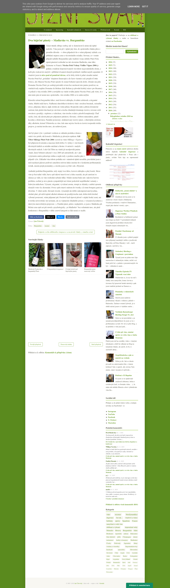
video (108, 556)
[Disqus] (65, 307)
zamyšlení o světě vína (114, 524)
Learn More (134, 6)
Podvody (117, 543)
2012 (111, 104)
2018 (111, 86)
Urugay (130, 569)
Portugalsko (133, 556)
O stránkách (48, 30)
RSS (124, 30)
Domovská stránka (66, 344)
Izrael (135, 565)
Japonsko (127, 543)
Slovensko (133, 550)
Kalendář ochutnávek (74, 30)
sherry (135, 537)
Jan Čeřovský (39, 221)
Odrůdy (135, 562)
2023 (111, 71)
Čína (136, 569)
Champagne (127, 537)
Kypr (108, 559)
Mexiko (116, 569)
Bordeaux (110, 534)
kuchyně (109, 550)
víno (53, 226)
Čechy (109, 543)
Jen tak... (119, 517)
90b (118, 565)
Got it (145, 6)
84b (108, 565)
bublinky (110, 521)
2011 (111, 107)
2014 (111, 98)
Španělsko (126, 521)
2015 (111, 95)
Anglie (122, 553)
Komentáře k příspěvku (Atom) (58, 352)
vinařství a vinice (131, 517)
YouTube (110, 414)
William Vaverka (111, 447)
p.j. (107, 475)
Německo (110, 530)
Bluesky (60, 217)
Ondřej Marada (111, 461)
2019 (111, 83)
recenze (47, 226)
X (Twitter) (111, 420)
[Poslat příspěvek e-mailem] (44, 221)
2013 (111, 101)
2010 (111, 110)
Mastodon (111, 423)
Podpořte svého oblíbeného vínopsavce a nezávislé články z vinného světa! (65, 232)
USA (128, 553)
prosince (114, 113)
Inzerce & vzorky (91, 30)
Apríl (129, 565)
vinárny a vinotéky (113, 546)
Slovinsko (110, 553)
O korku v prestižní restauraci (115, 499)
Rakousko (134, 534)
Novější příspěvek (35, 344)
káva (124, 562)
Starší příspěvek (96, 344)
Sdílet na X (50, 217)
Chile (116, 553)
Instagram (111, 411)
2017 (111, 89)
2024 (111, 68)
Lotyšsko (109, 569)
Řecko (125, 556)
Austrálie (134, 553)
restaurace (110, 540)
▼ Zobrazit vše (110, 124)
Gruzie (135, 559)
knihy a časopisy (122, 540)
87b (113, 565)
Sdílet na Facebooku (36, 217)
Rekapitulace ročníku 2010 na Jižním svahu (121, 117)
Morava (118, 530)
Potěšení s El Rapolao (123, 375)
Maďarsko (134, 540)
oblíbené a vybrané (113, 527)
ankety (126, 534)
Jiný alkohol (111, 537)
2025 (111, 65)
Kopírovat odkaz (72, 217)
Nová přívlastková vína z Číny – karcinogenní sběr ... (122, 122)
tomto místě (121, 148)
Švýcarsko (110, 572)
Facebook (110, 417)
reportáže (118, 534)
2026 (111, 62)
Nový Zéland (126, 559)
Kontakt (116, 30)
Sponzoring (59, 30)
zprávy (117, 521)
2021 (111, 77)
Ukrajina (123, 569)
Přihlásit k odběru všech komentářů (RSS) (122, 504)
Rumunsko (116, 562)
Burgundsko (38, 226)
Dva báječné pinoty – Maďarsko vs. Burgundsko (56, 40)
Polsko (109, 562)
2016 (111, 92)
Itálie (135, 530)
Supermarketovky (131, 546)
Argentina (116, 559)
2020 (111, 80)
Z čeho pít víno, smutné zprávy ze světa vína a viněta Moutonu (126, 335)
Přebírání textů (105, 30)
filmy (135, 543)
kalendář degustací (127, 151)
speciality (121, 550)
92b (124, 565)
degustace (110, 517)
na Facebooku (116, 41)
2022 (111, 74)
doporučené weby (131, 527)
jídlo (119, 537)
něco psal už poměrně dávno (53, 75)
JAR (129, 562)
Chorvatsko (116, 556)
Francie (134, 521)
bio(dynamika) (131, 514)
